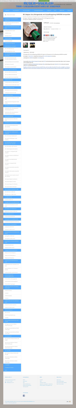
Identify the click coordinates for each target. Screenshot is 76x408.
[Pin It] (48, 35)
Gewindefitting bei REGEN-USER (11, 250)
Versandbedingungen (38, 10)
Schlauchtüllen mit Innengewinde (11, 278)
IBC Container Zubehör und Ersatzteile (10, 54)
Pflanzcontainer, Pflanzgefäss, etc (46, 385)
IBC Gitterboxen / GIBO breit (10, 191)
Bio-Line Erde (7, 312)
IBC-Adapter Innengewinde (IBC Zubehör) (10, 164)
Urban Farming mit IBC (9, 213)
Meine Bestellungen (60, 381)
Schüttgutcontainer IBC (10, 43)
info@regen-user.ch (10, 382)
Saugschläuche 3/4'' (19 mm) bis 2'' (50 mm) (12, 265)
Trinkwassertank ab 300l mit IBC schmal (12, 84)
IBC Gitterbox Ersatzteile (9, 64)
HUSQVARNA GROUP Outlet (10, 30)
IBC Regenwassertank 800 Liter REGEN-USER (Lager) (12, 329)
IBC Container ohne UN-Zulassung (11, 90)
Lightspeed (14, 402)
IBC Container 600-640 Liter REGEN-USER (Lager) (11, 361)
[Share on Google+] (46, 35)
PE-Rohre (6, 298)
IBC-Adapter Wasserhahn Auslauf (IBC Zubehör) (12, 168)
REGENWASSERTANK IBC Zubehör (11, 122)
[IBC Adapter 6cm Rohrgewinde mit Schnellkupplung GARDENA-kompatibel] (32, 31)
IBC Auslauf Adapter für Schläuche (11, 184)
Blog (55, 10)
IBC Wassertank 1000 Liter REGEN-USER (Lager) (12, 339)
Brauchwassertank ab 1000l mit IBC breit (11, 119)
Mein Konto (69, 4)
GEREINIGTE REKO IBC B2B (9, 87)
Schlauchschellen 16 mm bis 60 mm (11, 272)
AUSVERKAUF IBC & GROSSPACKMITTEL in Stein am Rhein (12, 23)
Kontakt (69, 10)
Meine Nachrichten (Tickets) (61, 382)
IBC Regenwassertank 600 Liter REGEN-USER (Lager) (12, 333)
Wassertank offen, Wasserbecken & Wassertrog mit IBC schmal (11, 113)
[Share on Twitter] (53, 35)
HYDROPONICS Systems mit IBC (11, 224)
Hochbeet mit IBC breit (9, 199)
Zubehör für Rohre (8, 290)
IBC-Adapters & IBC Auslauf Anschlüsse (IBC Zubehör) (10, 143)
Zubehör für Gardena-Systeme (10, 304)
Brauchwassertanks (9, 116)
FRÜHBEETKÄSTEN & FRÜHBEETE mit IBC (12, 202)
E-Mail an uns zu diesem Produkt (51, 37)
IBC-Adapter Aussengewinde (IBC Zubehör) (11, 160)
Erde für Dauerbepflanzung (10, 315)
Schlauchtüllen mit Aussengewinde (11, 281)
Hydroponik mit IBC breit (9, 226)
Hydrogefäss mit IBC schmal (10, 238)
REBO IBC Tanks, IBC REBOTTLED (11, 69)
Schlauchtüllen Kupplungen (10, 284)
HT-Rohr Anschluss (8, 295)
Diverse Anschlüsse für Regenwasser (12, 129)
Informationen (26, 50)
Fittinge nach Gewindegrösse (10, 252)
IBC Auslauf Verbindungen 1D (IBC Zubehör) (11, 139)
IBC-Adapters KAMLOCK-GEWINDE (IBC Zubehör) (12, 156)
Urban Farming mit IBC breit (10, 216)
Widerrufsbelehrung (26, 383)
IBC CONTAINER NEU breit (9, 48)
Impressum (62, 10)
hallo (41, 381)
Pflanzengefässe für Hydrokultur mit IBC (12, 233)
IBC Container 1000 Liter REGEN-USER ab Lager (11, 354)
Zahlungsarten (25, 386)
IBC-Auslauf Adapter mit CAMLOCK (11, 179)
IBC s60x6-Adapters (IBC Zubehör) (11, 146)
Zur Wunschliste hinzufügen (50, 38)
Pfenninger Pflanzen (9, 367)
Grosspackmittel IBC (8, 40)
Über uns (49, 10)
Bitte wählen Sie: (47, 28)
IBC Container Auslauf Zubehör (10, 66)
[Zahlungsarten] (67, 401)
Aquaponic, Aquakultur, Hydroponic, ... (46, 383)
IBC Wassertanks (8, 336)
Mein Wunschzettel (60, 383)
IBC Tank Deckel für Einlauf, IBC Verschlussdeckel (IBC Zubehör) (10, 58)
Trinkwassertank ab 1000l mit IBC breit (12, 82)
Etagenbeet (7, 364)
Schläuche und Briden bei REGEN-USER (11, 261)
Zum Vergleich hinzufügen (50, 39)
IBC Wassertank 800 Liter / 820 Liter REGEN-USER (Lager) (11, 343)
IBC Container (7, 350)
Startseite (7, 10)
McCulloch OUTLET (8, 35)
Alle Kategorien (26, 10)
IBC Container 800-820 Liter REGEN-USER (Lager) (11, 357)
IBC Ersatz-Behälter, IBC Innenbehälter (12, 61)
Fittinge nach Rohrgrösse (9, 257)
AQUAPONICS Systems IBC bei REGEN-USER (12, 242)
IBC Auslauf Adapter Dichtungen (11, 186)
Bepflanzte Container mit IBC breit (11, 211)
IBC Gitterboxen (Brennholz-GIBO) (11, 189)
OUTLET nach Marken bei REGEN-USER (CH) (12, 27)
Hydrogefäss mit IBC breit (9, 236)
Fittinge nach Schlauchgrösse (10, 255)
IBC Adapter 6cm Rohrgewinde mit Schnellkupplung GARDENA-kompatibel (40, 16)
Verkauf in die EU (43, 382)
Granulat (6, 317)
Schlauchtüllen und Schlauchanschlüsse (9, 275)
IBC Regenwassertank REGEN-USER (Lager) (11, 321)
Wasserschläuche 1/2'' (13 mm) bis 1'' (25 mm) (11, 269)
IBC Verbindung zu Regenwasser (11, 135)
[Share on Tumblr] (51, 35)
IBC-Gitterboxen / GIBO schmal (10, 194)
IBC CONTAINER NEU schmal (10, 51)
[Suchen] (5, 15)
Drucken (46, 41)
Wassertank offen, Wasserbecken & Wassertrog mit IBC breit (11, 109)
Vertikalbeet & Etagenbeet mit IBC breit (12, 221)
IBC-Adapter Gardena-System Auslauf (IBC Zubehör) (12, 176)
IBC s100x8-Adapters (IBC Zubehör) (11, 148)
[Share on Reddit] (49, 35)
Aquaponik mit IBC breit (9, 245)
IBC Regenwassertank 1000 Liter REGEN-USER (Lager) (11, 325)
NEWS (24, 379)
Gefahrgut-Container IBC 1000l (10, 92)
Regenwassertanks (9, 95)
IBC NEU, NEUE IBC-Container (10, 46)
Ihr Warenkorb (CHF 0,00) (60, 4)
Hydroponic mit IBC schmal (9, 229)
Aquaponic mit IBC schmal (9, 247)
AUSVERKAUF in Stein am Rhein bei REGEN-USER (11, 19)
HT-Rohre (6, 293)
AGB (23, 382)
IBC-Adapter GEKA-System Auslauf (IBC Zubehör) (12, 172)
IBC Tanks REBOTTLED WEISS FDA (11, 74)
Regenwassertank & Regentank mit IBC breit (12, 98)
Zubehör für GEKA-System (9, 307)
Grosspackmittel (8, 38)
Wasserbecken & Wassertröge (11, 105)
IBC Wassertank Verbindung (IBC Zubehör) (11, 132)
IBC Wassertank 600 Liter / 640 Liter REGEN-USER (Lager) (11, 347)
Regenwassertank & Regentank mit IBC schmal (12, 102)
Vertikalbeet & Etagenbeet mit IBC (11, 219)
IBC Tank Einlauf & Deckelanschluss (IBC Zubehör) (11, 126)
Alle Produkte (16, 10)
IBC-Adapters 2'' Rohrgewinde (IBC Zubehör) (11, 152)
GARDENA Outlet (8, 33)
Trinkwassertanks (9, 79)
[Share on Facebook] (44, 35)
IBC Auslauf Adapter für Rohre (10, 181)
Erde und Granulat (9, 309)
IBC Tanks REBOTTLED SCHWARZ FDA (11, 77)
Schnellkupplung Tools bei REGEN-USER (12, 301)
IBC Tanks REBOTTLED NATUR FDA (11, 72)
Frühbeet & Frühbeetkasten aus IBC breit (11, 205)
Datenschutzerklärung (27, 385)
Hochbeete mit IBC (8, 197)
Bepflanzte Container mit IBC (10, 208)
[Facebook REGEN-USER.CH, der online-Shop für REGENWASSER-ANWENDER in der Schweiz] (24, 396)
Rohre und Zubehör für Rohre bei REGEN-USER (11, 287)
